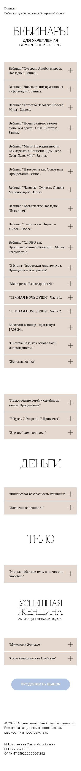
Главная (9, 8)
